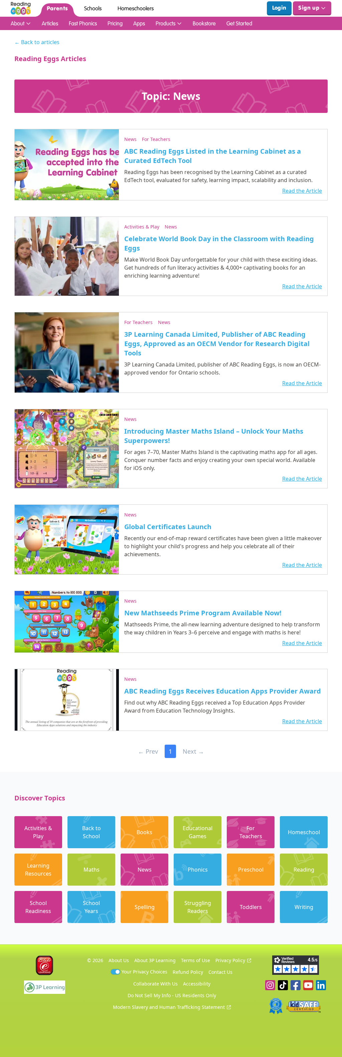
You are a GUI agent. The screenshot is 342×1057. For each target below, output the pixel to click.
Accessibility (196, 983)
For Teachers (156, 139)
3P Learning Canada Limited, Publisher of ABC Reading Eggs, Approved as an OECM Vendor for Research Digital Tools (217, 343)
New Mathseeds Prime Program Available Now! (203, 612)
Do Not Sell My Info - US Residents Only (172, 995)
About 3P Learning (155, 960)
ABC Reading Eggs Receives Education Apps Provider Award (222, 691)
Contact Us (220, 972)
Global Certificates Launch (167, 526)
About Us (119, 960)
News (130, 139)
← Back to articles (36, 42)
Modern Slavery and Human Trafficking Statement (169, 1007)
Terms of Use (195, 960)
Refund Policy (188, 972)
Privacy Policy (230, 960)
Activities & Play (141, 226)
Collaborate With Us (155, 983)
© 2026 (95, 960)
